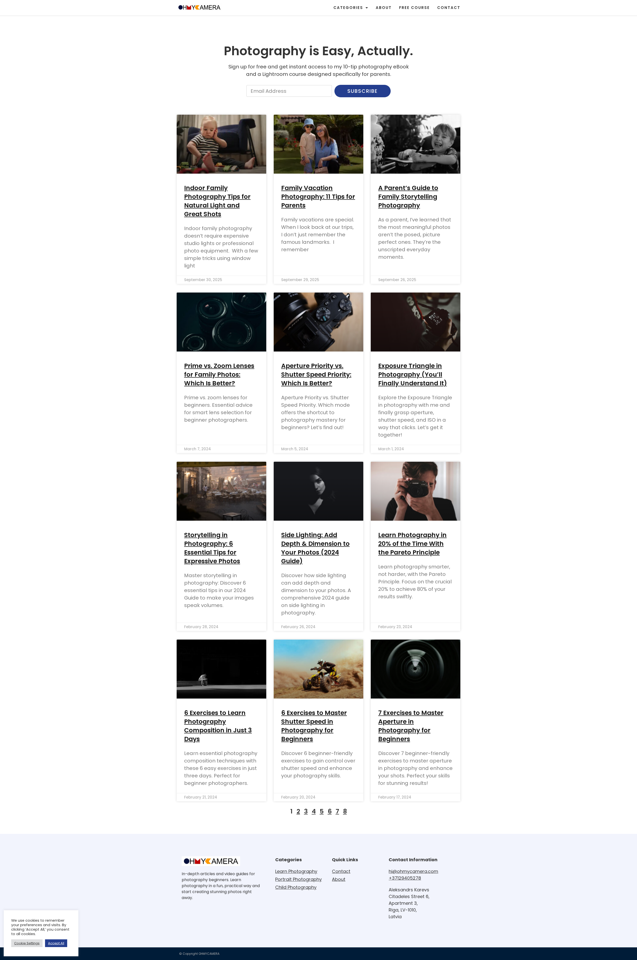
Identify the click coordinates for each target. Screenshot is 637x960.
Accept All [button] (56, 943)
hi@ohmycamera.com (413, 871)
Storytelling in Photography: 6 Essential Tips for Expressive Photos (212, 548)
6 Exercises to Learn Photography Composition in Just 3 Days (218, 725)
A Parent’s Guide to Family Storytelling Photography (408, 197)
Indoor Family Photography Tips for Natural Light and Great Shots (217, 201)
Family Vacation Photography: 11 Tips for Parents (318, 197)
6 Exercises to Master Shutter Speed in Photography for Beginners (314, 725)
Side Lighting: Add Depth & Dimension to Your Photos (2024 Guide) (315, 548)
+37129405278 (405, 878)
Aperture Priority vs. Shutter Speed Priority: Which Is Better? (316, 374)
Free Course (414, 7)
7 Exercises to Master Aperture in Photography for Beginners (410, 725)
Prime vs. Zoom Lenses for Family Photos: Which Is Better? (219, 374)
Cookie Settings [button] (27, 943)
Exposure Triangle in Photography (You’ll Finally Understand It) (412, 374)
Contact (448, 7)
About (384, 7)
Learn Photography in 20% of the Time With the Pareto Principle (412, 544)
